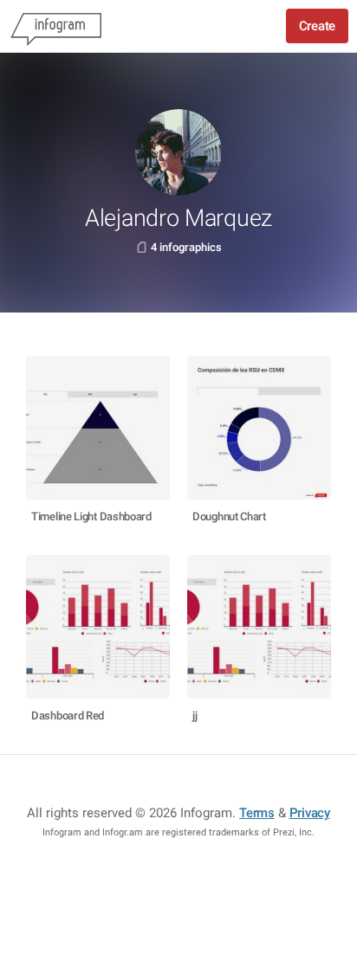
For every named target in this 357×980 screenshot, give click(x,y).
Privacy (309, 813)
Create (317, 26)
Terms (257, 813)
